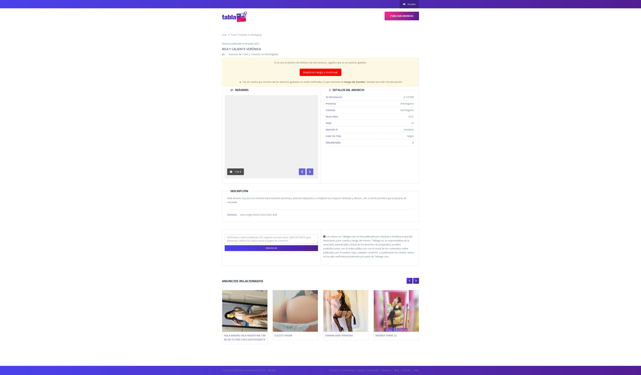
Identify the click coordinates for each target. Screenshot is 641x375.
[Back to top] (630, 354)
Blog (396, 370)
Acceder (411, 4)
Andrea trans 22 (386, 335)
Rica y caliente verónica (241, 49)
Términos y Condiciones (342, 370)
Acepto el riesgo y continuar (320, 72)
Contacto (386, 370)
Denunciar (271, 248)
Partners (406, 370)
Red (416, 370)
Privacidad (372, 370)
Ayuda (361, 370)
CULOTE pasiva (283, 335)
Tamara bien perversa (339, 335)
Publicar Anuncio (401, 15)
